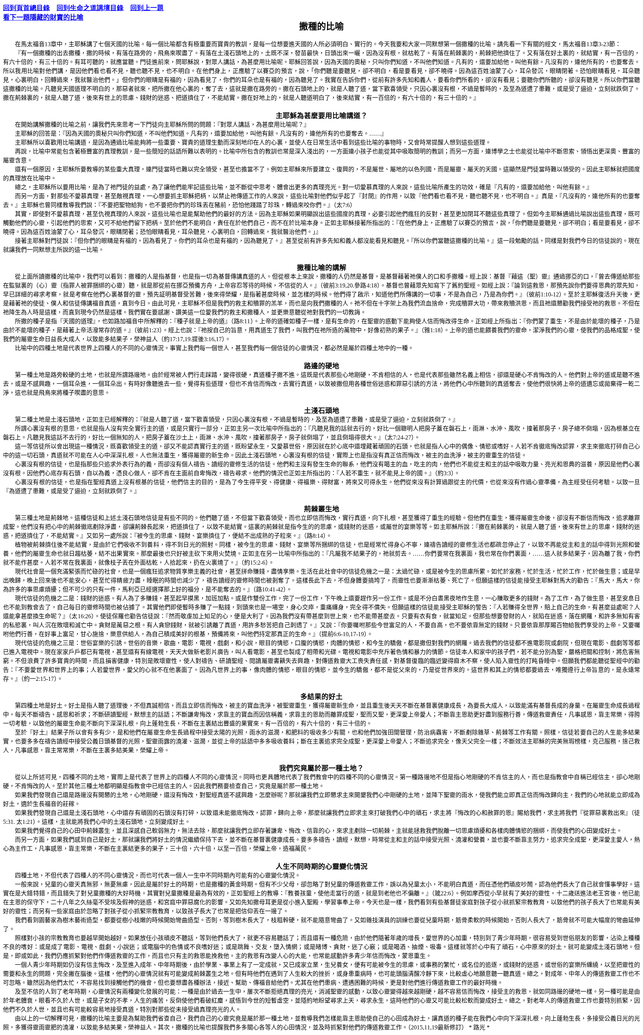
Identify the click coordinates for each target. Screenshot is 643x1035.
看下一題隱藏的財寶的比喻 (43, 17)
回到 (147, 8)
